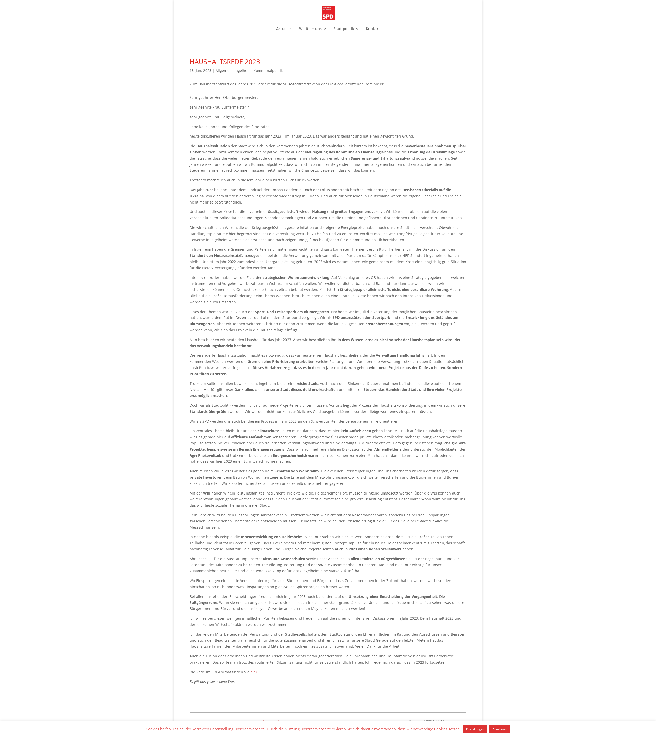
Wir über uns (310, 29)
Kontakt (373, 29)
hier (253, 672)
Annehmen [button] (500, 729)
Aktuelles (284, 29)
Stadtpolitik (343, 29)
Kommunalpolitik (268, 70)
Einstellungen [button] (475, 729)
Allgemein (224, 70)
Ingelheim (243, 70)
